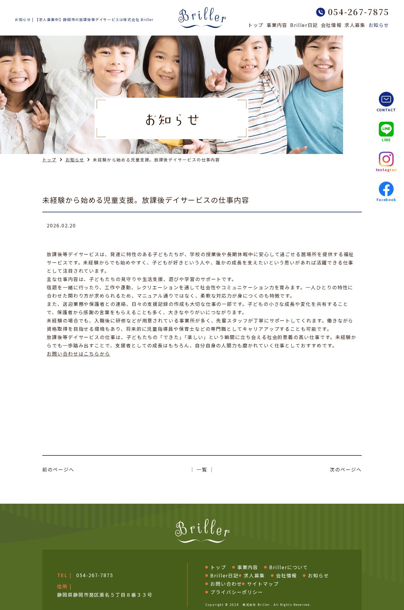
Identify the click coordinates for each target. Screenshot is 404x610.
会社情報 (331, 25)
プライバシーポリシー (236, 591)
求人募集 (355, 25)
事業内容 (276, 25)
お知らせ (379, 25)
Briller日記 (304, 25)
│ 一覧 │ (202, 469)
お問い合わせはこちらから (78, 353)
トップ (256, 25)
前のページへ (58, 469)
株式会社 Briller (256, 604)
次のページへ (346, 469)
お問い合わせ (226, 583)
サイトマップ (263, 583)
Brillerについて (288, 567)
